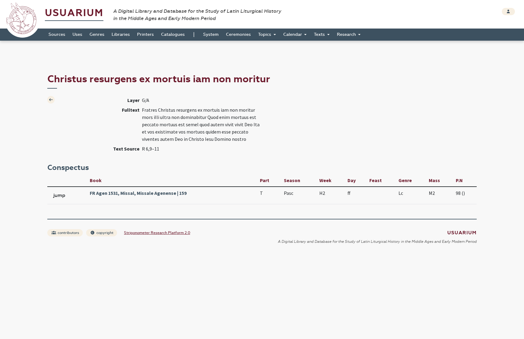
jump (59, 195)
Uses (77, 34)
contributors (68, 233)
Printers (145, 34)
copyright (104, 233)
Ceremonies (238, 34)
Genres (96, 34)
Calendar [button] (293, 34)
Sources (57, 34)
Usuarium (74, 13)
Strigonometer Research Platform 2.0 (157, 233)
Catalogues (173, 34)
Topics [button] (265, 34)
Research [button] (347, 34)
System (211, 34)
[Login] (508, 11)
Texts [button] (320, 34)
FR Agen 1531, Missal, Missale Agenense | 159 (138, 193)
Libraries (121, 34)
